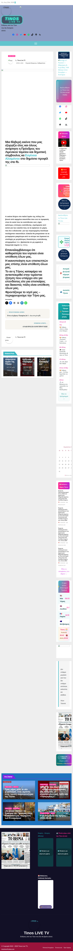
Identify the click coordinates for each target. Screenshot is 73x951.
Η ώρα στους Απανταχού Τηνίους (64, 586)
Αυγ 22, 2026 (28, 367)
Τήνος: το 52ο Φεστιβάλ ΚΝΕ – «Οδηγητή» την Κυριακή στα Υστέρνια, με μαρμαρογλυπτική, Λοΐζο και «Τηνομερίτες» (54, 792)
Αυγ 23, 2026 (11, 367)
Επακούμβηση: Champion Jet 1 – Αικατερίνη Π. (23, 315)
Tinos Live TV (21, 60)
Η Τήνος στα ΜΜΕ (44, 813)
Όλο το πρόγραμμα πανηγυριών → (64, 204)
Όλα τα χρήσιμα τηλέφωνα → (64, 254)
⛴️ (64, 291)
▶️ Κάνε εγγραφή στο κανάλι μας (64, 173)
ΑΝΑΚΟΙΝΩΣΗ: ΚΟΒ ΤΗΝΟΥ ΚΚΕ (35, 327)
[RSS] (41, 35)
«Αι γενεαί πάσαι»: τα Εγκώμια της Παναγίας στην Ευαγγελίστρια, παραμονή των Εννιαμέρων (18, 814)
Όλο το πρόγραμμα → (64, 396)
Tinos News (12, 55)
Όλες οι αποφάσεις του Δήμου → (63, 571)
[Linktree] (37, 35)
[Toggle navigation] (35, 43)
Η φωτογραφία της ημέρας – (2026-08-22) (54, 816)
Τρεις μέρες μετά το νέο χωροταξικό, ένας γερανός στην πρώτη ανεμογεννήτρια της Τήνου (19, 793)
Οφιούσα (15, 786)
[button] (70, 43)
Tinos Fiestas (44, 784)
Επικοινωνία (58, 947)
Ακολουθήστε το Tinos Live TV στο (63, 218)
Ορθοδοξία (16, 808)
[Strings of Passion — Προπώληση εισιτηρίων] (64, 67)
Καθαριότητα (41, 63)
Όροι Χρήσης (67, 947)
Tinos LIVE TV (12, 20)
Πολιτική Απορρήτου (48, 947)
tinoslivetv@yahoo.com (7, 949)
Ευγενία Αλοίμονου (31, 63)
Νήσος (52, 813)
